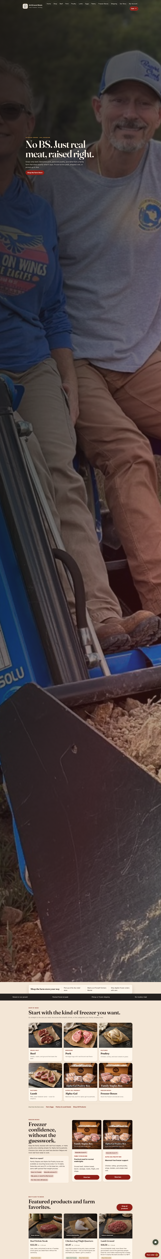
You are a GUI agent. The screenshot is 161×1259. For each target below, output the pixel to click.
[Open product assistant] (155, 1242)
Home (49, 4)
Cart (133, 8)
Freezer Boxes (103, 4)
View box (86, 1177)
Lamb (81, 4)
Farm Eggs (50, 1107)
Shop (55, 4)
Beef (61, 4)
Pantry (93, 4)
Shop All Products (79, 1107)
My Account (133, 4)
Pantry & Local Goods (63, 1107)
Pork (67, 4)
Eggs (87, 4)
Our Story (123, 4)
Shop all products (124, 1207)
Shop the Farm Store (34, 173)
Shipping (114, 4)
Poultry (73, 4)
